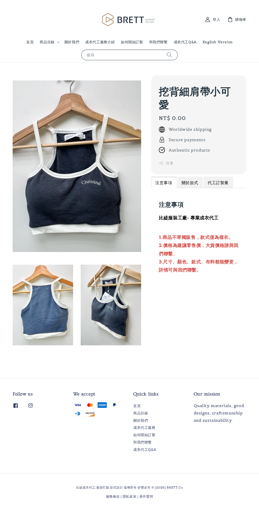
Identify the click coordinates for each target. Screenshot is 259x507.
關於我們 (71, 42)
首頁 (30, 42)
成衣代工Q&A (185, 42)
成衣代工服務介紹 (100, 42)
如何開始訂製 (132, 42)
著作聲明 (146, 496)
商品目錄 (47, 42)
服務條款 (113, 496)
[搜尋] (169, 55)
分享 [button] (169, 163)
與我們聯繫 (158, 42)
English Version (218, 42)
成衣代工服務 (144, 427)
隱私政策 (130, 496)
